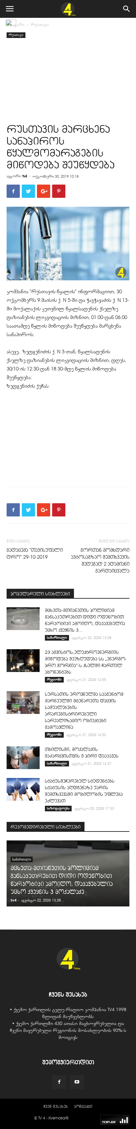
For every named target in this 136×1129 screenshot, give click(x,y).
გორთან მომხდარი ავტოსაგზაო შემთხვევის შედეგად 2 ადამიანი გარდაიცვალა (100, 560)
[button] (127, 9)
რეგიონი (54, 679)
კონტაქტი (83, 1106)
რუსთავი (40, 24)
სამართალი (57, 637)
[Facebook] (59, 1082)
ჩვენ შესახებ (56, 1106)
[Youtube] (77, 1082)
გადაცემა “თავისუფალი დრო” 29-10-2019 (35, 553)
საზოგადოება (58, 808)
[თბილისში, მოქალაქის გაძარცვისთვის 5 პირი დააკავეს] (23, 757)
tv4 (24, 176)
